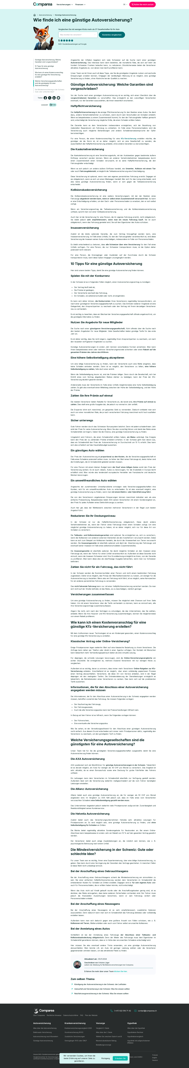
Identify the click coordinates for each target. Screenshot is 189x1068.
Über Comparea (39, 1015)
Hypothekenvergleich (135, 1036)
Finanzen (79, 4)
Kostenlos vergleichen (112, 35)
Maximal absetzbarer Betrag (106, 1041)
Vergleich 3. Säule (102, 1028)
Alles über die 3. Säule (104, 1032)
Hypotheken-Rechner (135, 1032)
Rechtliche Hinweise (54, 1015)
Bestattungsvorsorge (103, 1045)
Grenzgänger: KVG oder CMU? (76, 1041)
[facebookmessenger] (58, 97)
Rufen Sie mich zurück (143, 4)
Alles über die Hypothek (136, 1028)
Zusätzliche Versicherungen (75, 1036)
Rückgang (105, 1058)
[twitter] (49, 97)
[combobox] (125, 4)
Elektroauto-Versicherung (42, 1032)
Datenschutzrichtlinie (70, 1015)
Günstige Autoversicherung (43, 1041)
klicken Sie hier (120, 971)
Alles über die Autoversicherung (44, 1028)
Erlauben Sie (120, 1058)
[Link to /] (34, 15)
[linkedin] (54, 97)
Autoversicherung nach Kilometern (45, 1036)
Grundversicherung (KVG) (74, 1032)
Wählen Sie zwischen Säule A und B (109, 1036)
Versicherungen (64, 4)
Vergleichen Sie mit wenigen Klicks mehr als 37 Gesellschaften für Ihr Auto (89, 29)
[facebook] (45, 97)
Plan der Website (91, 1015)
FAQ (81, 1015)
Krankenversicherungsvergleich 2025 (78, 1028)
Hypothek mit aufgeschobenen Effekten (138, 1042)
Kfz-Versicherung (128, 138)
